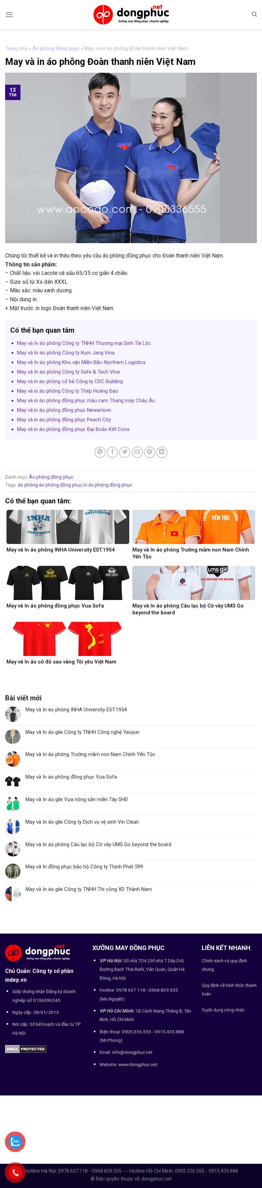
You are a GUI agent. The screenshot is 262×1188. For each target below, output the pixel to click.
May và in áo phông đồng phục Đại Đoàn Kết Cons (73, 429)
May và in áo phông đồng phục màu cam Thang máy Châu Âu (86, 400)
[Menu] (9, 14)
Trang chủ (16, 48)
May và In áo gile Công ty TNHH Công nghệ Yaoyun (83, 732)
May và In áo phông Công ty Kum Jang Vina (66, 353)
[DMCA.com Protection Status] (25, 1048)
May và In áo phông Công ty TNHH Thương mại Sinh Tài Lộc (84, 343)
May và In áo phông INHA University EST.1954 (76, 710)
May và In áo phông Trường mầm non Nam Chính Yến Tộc (91, 754)
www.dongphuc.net (137, 1064)
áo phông (28, 485)
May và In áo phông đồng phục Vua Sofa (71, 777)
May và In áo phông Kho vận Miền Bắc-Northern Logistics (81, 362)
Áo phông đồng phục (55, 48)
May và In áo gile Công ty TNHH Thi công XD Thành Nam (89, 889)
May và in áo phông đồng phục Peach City (64, 420)
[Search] (254, 14)
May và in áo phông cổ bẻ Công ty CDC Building (70, 381)
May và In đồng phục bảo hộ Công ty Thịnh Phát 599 (84, 867)
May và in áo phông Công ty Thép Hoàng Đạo (67, 391)
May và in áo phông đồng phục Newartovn (64, 410)
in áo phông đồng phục (108, 485)
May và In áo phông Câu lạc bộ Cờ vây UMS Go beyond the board (98, 844)
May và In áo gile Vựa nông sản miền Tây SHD (77, 799)
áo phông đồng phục (61, 485)
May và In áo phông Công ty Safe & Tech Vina (68, 372)
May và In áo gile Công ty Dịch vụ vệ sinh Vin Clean (82, 822)
